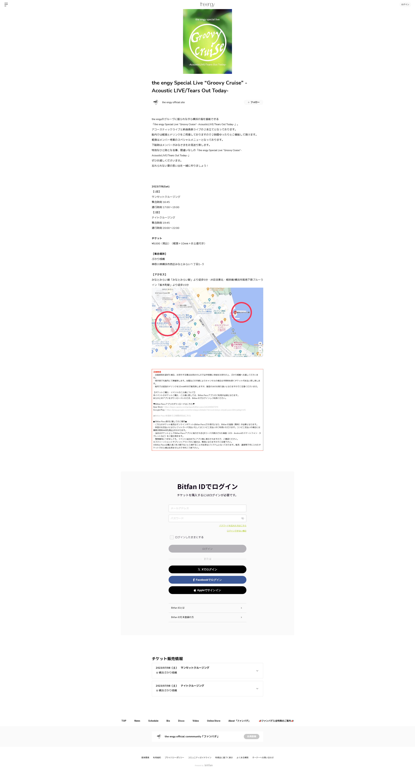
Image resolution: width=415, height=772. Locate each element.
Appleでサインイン (209, 590)
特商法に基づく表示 (224, 757)
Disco (181, 721)
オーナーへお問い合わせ (263, 758)
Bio (168, 721)
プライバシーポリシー (174, 757)
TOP (123, 721)
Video (196, 721)
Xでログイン (209, 569)
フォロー (255, 102)
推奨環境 (145, 757)
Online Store (213, 721)
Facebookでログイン (209, 579)
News (137, 721)
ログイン (405, 4)
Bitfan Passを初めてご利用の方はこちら (173, 415)
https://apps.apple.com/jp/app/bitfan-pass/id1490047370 (191, 407)
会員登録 (251, 736)
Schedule (153, 721)
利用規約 (157, 757)
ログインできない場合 (236, 531)
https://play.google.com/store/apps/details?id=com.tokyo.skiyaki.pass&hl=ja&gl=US (206, 410)
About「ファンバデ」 (239, 721)
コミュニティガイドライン (199, 757)
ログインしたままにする (189, 537)
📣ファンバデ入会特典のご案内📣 (276, 721)
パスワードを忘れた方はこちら (232, 525)
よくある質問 (242, 757)
